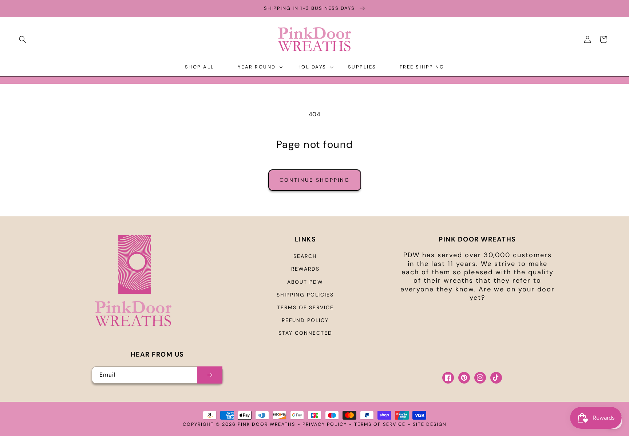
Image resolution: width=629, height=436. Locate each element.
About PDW (305, 282)
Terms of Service (305, 307)
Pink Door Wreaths (266, 424)
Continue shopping (315, 180)
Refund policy (305, 320)
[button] (23, 39)
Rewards (305, 269)
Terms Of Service (380, 424)
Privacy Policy (324, 424)
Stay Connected (305, 333)
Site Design (430, 424)
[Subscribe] (209, 375)
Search (305, 256)
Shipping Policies (305, 294)
